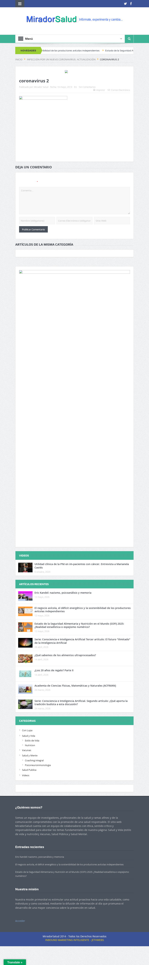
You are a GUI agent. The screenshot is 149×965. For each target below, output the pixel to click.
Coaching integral (34, 760)
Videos (25, 775)
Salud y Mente (29, 755)
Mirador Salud (41, 86)
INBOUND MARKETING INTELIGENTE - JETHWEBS (74, 940)
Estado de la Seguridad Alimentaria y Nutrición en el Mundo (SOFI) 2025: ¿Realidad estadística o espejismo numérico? (79, 625)
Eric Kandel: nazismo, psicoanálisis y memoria (63, 592)
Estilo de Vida (32, 740)
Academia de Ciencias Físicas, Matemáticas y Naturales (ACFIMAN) (75, 685)
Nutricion (30, 745)
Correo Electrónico (120, 90)
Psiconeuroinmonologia (38, 765)
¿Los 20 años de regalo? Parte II (54, 670)
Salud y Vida (28, 735)
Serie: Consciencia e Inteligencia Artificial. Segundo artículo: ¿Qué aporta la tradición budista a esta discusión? (81, 702)
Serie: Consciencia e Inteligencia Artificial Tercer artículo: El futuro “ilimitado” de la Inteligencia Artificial (82, 641)
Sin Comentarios (87, 86)
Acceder (20, 921)
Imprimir (100, 90)
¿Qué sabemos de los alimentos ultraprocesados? (65, 655)
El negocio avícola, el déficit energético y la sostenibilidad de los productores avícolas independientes (83, 609)
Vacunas (26, 750)
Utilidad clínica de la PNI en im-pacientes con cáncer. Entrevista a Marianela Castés (82, 565)
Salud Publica (29, 769)
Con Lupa (27, 730)
